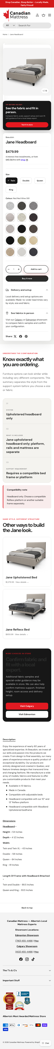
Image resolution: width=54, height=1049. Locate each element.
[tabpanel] (27, 818)
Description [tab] (9, 739)
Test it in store (27, 125)
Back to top (27, 908)
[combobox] (27, 25)
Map (36, 940)
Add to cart (36, 269)
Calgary (19, 319)
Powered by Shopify (33, 1042)
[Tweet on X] (15, 336)
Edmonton (31, 319)
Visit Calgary (27, 706)
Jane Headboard (16, 34)
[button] (43, 15)
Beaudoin (10, 137)
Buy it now (27, 278)
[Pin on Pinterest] (26, 336)
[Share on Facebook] (20, 336)
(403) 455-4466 (24, 951)
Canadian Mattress (16, 1042)
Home (5, 34)
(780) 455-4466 (24, 940)
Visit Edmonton (27, 714)
